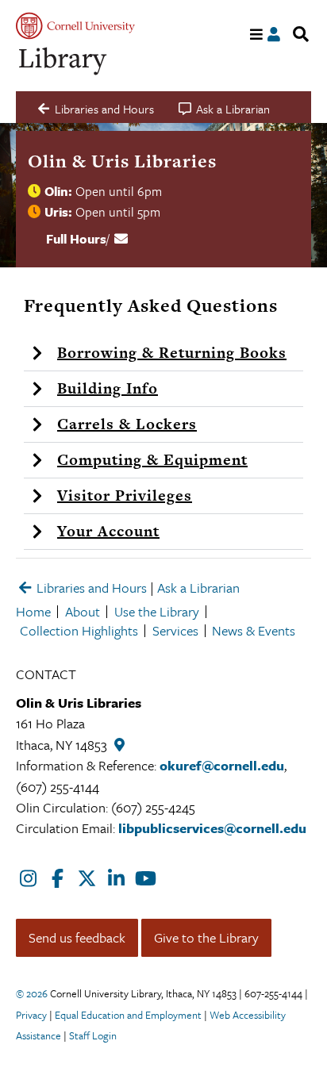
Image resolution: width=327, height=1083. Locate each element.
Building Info (107, 388)
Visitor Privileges (124, 495)
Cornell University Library (63, 61)
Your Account (108, 531)
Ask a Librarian (198, 587)
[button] (163, 353)
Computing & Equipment (152, 459)
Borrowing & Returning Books (172, 352)
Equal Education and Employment (128, 1015)
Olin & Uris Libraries (122, 161)
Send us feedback (77, 937)
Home (33, 611)
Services (175, 630)
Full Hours (76, 238)
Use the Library (156, 611)
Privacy (31, 1015)
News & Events (253, 630)
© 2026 (32, 993)
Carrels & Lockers (127, 424)
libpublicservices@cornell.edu (212, 828)
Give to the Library (206, 937)
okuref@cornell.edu (222, 765)
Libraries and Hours (90, 587)
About (82, 611)
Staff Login (93, 1035)
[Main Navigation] (257, 34)
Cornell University (75, 26)
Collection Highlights (79, 630)
